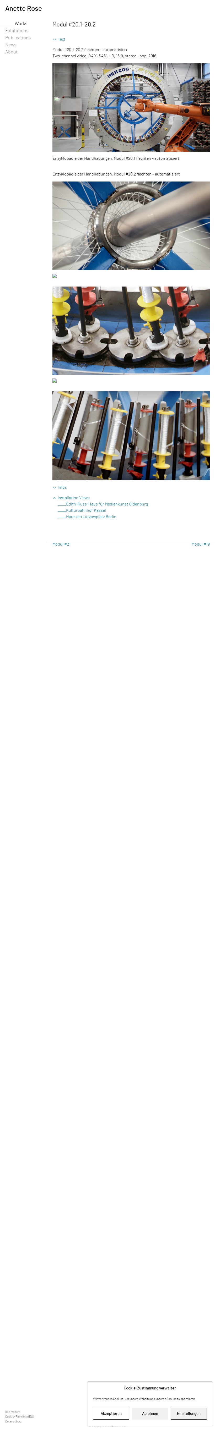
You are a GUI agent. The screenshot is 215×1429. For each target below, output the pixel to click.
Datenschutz (13, 1421)
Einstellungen (189, 1414)
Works (21, 23)
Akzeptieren (111, 1414)
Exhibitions (17, 31)
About (11, 52)
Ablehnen (150, 1414)
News (11, 45)
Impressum (12, 1412)
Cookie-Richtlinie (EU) (19, 1416)
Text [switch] (61, 39)
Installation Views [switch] (74, 498)
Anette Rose (23, 8)
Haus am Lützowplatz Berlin (91, 517)
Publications (18, 38)
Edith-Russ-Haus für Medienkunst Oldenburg (107, 504)
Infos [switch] (62, 487)
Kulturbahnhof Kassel (86, 510)
